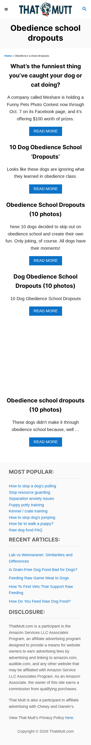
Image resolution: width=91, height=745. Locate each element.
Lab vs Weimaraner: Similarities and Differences (40, 558)
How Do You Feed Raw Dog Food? (40, 601)
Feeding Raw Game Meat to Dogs (39, 578)
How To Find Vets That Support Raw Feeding (41, 589)
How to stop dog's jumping (32, 517)
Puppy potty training (26, 505)
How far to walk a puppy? (31, 523)
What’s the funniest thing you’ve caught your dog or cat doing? (45, 75)
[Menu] (6, 9)
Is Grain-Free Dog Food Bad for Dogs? (43, 569)
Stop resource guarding (29, 492)
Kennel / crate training (28, 511)
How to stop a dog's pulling (32, 486)
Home (8, 55)
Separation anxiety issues (31, 498)
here (69, 718)
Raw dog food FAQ (25, 530)
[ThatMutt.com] (45, 9)
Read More (48, 132)
